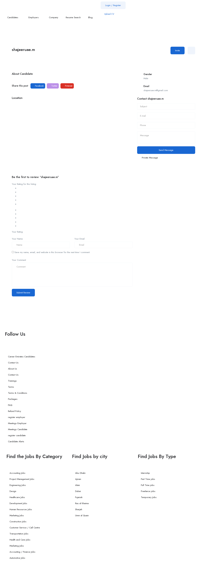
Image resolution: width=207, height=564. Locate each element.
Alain (77, 485)
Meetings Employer (17, 423)
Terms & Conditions (17, 393)
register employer (16, 417)
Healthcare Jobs (17, 497)
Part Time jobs (148, 479)
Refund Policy (14, 411)
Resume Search (73, 17)
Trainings (12, 381)
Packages (12, 399)
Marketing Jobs (17, 515)
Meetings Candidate (17, 429)
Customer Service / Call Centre (25, 527)
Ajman (78, 479)
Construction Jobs (18, 521)
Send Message (166, 150)
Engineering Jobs (18, 485)
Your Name (17, 238)
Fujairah (78, 497)
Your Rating (17, 231)
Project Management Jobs (22, 479)
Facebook (39, 85)
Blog (90, 17)
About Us (12, 368)
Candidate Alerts (16, 441)
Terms (11, 387)
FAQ (10, 405)
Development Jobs (18, 503)
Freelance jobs (148, 491)
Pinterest (68, 85)
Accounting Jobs (17, 473)
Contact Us (13, 362)
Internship (145, 473)
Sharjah (78, 509)
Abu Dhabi (80, 473)
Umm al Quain (82, 515)
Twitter (54, 85)
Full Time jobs (147, 485)
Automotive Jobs (17, 558)
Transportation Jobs (19, 533)
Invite (177, 50)
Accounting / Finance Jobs (22, 552)
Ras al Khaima (82, 503)
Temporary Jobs (149, 497)
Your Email (79, 238)
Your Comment (19, 260)
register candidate (17, 435)
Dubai (78, 491)
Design (13, 491)
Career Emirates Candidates (21, 356)
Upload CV (109, 13)
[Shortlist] (191, 50)
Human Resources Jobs (21, 509)
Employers (33, 17)
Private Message (150, 157)
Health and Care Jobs (20, 539)
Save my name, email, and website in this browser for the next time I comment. (52, 252)
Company (53, 17)
